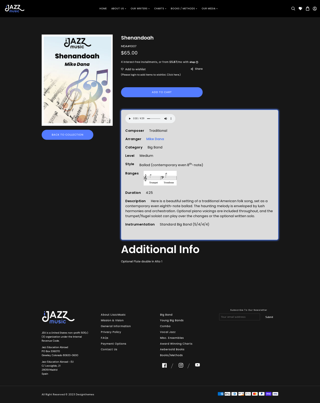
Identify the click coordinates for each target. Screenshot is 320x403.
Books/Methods (171, 355)
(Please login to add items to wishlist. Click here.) (151, 74)
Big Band (166, 315)
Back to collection (67, 135)
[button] (293, 9)
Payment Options (113, 344)
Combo (165, 326)
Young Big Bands (172, 320)
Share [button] (199, 69)
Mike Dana (155, 139)
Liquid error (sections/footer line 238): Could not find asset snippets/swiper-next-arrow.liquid (269, 317)
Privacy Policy (111, 332)
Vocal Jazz (168, 332)
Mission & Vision (112, 320)
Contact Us (109, 349)
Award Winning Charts (176, 344)
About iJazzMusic (113, 315)
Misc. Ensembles (172, 338)
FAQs (104, 338)
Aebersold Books (172, 349)
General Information (116, 326)
